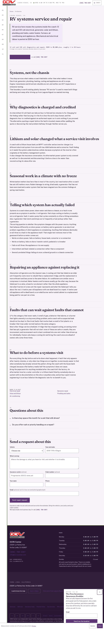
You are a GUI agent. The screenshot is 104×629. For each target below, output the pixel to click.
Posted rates (41, 607)
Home (11, 11)
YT (17, 615)
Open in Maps (34, 591)
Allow (100, 626)
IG (22, 615)
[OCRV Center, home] (9, 3)
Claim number (52, 472)
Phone (47, 481)
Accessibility (58, 615)
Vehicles (20, 607)
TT (38, 615)
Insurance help (30, 607)
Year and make (50, 447)
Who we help (61, 607)
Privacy (45, 615)
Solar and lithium (15, 393)
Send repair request (19, 500)
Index (98, 2)
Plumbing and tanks (63, 393)
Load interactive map (18, 591)
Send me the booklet (82, 621)
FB (28, 615)
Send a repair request (20, 57)
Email (27, 490)
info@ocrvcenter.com (18, 555)
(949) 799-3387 (85, 3)
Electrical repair (15, 391)
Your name (13, 481)
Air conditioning (15, 396)
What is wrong (14, 456)
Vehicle (12, 447)
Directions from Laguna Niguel (53, 591)
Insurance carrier (18, 472)
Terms (51, 615)
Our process (51, 607)
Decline (92, 626)
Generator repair (62, 391)
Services (12, 607)
